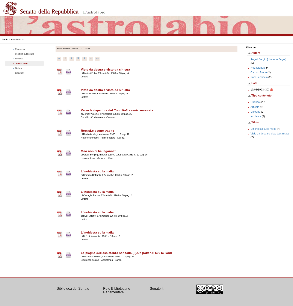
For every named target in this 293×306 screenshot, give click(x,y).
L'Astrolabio (15, 39)
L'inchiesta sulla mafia (263, 128)
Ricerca (18, 58)
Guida (18, 68)
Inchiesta (256, 116)
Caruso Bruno (259, 72)
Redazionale (258, 67)
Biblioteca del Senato (73, 288)
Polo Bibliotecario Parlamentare (116, 290)
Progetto (19, 49)
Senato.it (156, 288)
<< (58, 58)
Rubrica (255, 102)
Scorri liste (21, 63)
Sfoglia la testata (24, 54)
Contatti (19, 73)
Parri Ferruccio (259, 77)
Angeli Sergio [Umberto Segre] (268, 59)
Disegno (255, 111)
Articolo (255, 107)
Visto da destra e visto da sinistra (270, 133)
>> (97, 58)
